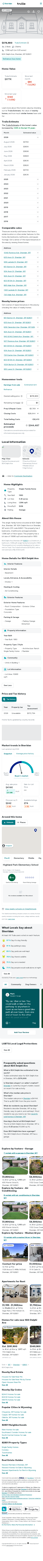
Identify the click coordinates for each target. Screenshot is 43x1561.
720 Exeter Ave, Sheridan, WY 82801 (19, 355)
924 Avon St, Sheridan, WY (15, 276)
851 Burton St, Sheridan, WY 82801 (18, 318)
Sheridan (7, 1086)
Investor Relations (20, 1519)
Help (16, 1521)
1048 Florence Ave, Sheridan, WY (17, 253)
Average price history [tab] (25, 753)
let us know (34, 1537)
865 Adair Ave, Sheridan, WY (15, 285)
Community (16, 984)
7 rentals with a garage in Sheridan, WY (21, 1153)
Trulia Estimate (12, 125)
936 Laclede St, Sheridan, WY (16, 262)
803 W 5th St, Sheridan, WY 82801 (18, 360)
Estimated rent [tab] (30, 385)
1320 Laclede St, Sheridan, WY (16, 290)
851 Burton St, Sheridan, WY (15, 267)
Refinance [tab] (8, 389)
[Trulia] (4, 1509)
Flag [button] (34, 1023)
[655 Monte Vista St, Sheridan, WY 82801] (15, 1165)
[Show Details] (37, 137)
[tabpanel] (21, 414)
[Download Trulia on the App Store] (15, 1509)
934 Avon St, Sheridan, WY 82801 (17, 350)
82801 (25, 541)
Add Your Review (21, 1032)
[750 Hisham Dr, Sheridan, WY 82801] (15, 1294)
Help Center (9, 1545)
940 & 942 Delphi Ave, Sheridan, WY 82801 (21, 336)
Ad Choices (32, 1521)
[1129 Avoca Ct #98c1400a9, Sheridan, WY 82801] (15, 1252)
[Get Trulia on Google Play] (31, 1509)
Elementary (19, 858)
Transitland (30, 1478)
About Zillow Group (18, 1517)
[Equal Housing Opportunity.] (28, 1543)
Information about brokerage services (17, 1498)
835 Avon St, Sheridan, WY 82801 (17, 322)
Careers (4, 1519)
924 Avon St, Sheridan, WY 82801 (17, 332)
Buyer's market (21, 776)
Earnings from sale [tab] (12, 385)
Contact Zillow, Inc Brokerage (12, 1504)
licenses (24, 1489)
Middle (31, 858)
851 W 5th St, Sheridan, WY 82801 (18, 346)
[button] (41, 3)
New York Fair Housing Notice (10, 1496)
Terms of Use (31, 1519)
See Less (9, 685)
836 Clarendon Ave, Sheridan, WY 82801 (20, 327)
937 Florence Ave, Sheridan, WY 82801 (19, 341)
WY (9, 1365)
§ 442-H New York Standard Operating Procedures (17, 1495)
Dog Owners (30, 984)
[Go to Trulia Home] (22, 3)
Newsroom (11, 1519)
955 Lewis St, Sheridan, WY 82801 (18, 369)
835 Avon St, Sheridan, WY (14, 257)
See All (8, 974)
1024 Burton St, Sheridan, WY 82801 (18, 364)
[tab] (9, 699)
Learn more (11, 919)
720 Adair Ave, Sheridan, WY (15, 295)
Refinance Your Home (12, 59)
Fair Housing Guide (31, 1517)
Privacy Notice (23, 1521)
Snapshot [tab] (8, 754)
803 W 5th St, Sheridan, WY (15, 281)
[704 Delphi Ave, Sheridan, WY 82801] (15, 1335)
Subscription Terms (7, 1521)
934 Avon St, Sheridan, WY (15, 271)
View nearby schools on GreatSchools (20, 909)
